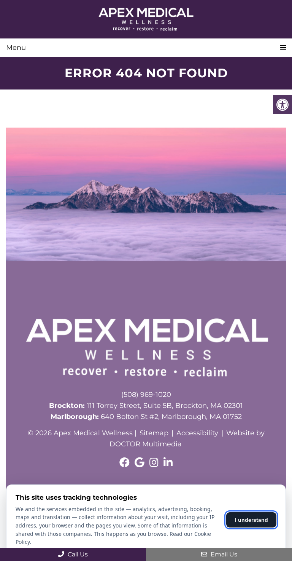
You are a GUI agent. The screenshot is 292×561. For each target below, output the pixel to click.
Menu (16, 47)
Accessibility (197, 433)
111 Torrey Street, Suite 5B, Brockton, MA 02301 (146, 405)
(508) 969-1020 (146, 394)
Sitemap (154, 433)
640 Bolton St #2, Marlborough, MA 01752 (146, 416)
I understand (251, 520)
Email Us (223, 554)
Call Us (77, 554)
